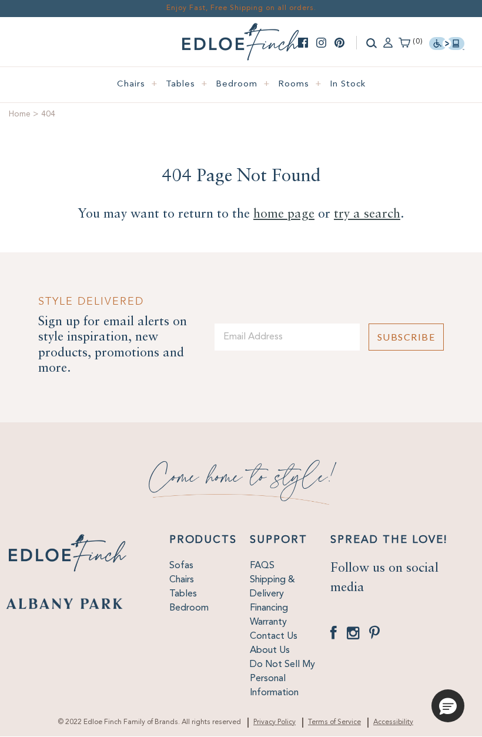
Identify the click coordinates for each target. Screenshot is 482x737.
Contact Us (273, 636)
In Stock (348, 84)
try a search (367, 214)
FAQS (262, 566)
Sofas (181, 566)
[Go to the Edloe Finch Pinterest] (339, 43)
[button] (447, 705)
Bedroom (243, 84)
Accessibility (393, 722)
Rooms (300, 84)
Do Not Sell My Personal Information (282, 679)
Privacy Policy (274, 722)
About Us (270, 650)
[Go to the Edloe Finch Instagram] (321, 43)
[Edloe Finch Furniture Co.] (241, 30)
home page (283, 214)
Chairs (137, 84)
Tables (187, 84)
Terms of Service (334, 722)
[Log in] (388, 41)
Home (20, 114)
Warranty (268, 622)
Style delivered (91, 301)
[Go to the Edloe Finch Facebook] (303, 43)
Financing (269, 608)
